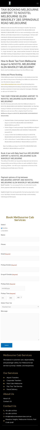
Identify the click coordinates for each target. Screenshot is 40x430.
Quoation (5, 231)
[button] (37, 3)
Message (4, 311)
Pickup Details (9, 265)
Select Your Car (6, 303)
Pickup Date (8, 284)
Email (5, 254)
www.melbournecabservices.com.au (11, 84)
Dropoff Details (9, 274)
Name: (3, 235)
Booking (4, 228)
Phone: (3, 244)
